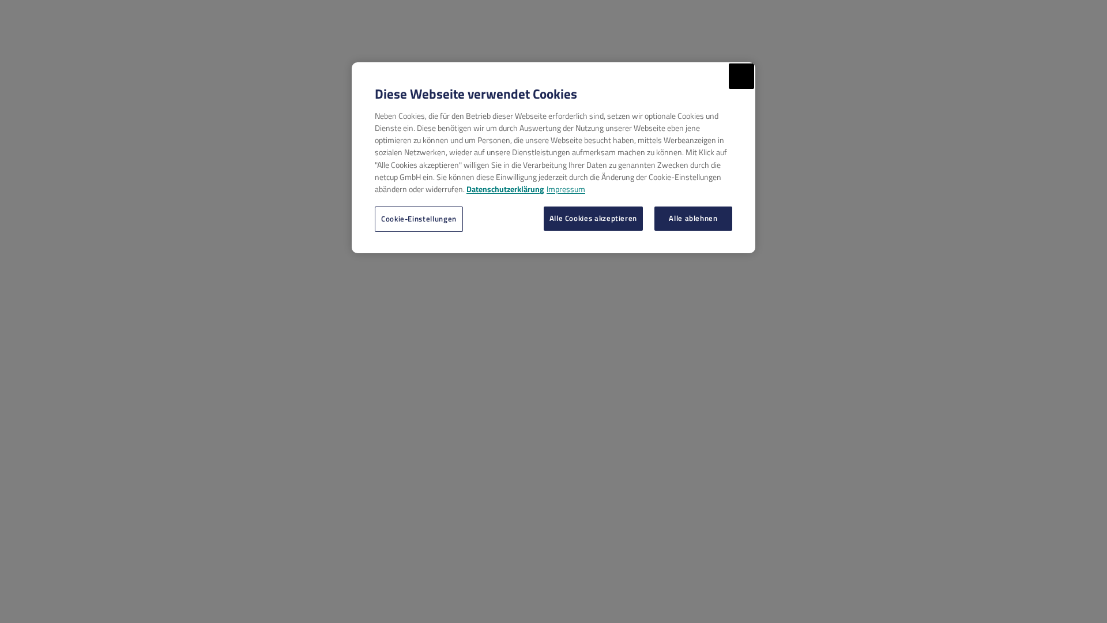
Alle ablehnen (693, 218)
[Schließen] (741, 76)
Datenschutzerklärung (505, 189)
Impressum (566, 189)
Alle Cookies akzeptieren (593, 218)
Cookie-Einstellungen (419, 218)
